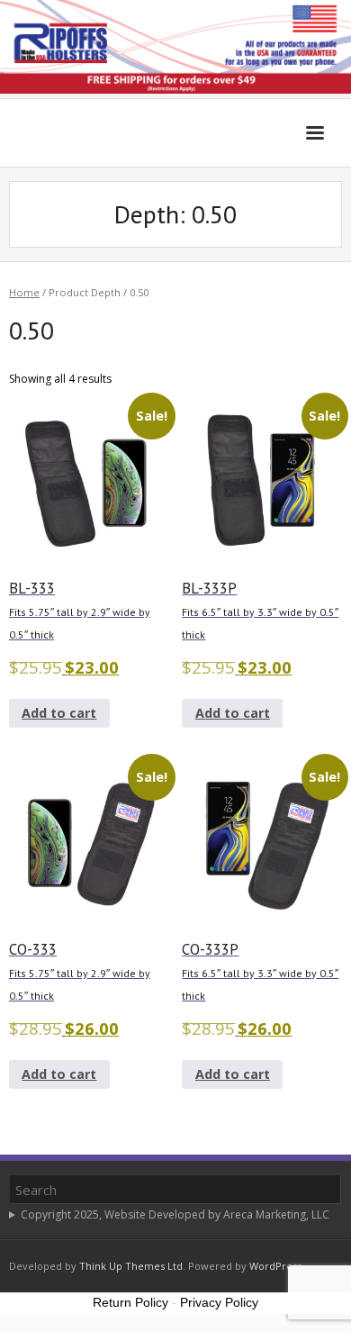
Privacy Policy (219, 1302)
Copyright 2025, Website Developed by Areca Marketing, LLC (175, 1214)
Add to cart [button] (59, 712)
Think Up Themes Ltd (131, 1266)
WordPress (275, 1266)
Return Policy (130, 1302)
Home (24, 292)
